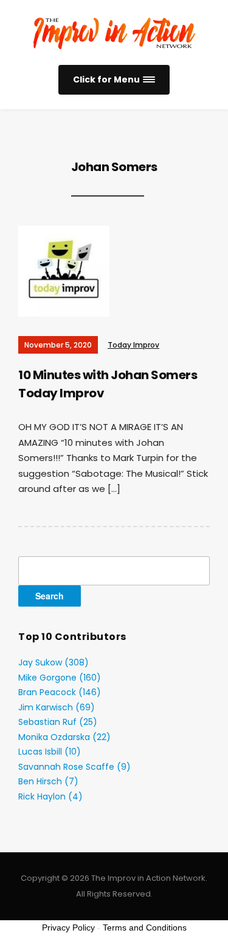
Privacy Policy (68, 927)
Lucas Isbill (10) (49, 752)
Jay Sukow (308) (53, 662)
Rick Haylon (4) (50, 796)
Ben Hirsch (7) (48, 781)
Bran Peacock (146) (59, 692)
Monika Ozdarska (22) (64, 737)
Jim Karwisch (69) (56, 707)
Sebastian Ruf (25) (57, 722)
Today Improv (133, 345)
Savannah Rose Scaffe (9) (74, 767)
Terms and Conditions (145, 927)
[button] (114, 80)
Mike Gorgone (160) (59, 678)
